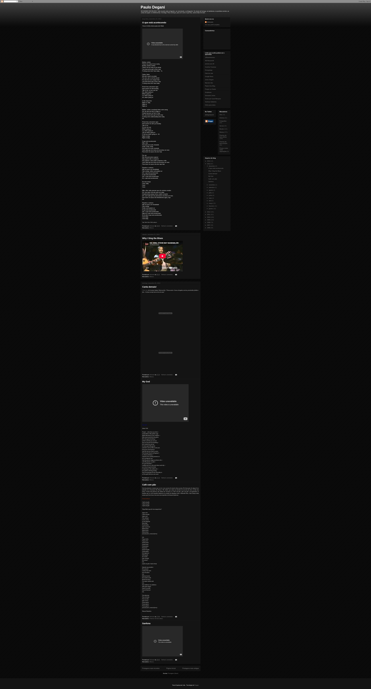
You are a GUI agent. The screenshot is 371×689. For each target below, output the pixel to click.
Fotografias (223, 121)
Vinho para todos (210, 105)
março (211, 203)
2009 (209, 220)
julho (210, 193)
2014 (209, 161)
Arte (221, 114)
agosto (211, 190)
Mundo (222, 129)
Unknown (210, 22)
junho (211, 195)
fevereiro (212, 206)
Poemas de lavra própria (223, 142)
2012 (209, 212)
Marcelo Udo (209, 83)
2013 (209, 164)
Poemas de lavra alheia (156, 618)
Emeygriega (208, 70)
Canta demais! (149, 287)
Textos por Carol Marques (213, 98)
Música (152, 228)
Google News (209, 76)
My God (146, 381)
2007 (209, 225)
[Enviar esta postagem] (176, 226)
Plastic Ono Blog (210, 86)
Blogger (196, 685)
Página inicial (171, 668)
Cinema (222, 118)
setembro (212, 187)
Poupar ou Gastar (210, 89)
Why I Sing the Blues (152, 238)
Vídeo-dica (145, 290)
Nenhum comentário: (167, 226)
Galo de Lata (209, 73)
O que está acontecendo (154, 22)
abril (210, 200)
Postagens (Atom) (173, 673)
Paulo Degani (153, 7)
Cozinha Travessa (210, 67)
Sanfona (146, 623)
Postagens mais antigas (190, 668)
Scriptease (208, 92)
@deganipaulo (209, 115)
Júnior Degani (209, 79)
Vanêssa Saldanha (210, 102)
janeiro (211, 208)
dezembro (212, 166)
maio (210, 198)
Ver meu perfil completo (212, 24)
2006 (209, 228)
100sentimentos (210, 57)
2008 (209, 222)
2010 (209, 217)
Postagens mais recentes (151, 668)
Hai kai (222, 126)
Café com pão (149, 484)
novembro (212, 185)
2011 (208, 214)
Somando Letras (210, 95)
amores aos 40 (209, 64)
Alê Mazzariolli (209, 60)
